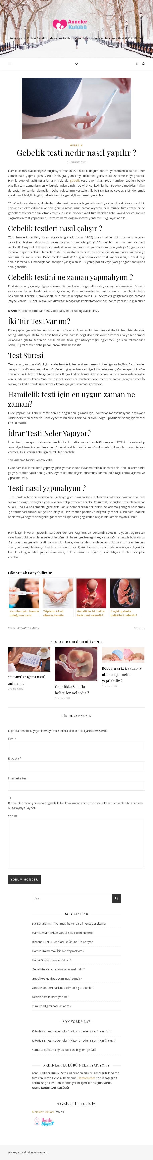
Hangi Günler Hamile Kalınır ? (51, 960)
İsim (12, 739)
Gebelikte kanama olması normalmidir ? (58, 969)
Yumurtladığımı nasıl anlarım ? (51, 1006)
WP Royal (13, 1152)
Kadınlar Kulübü (28, 628)
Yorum (12, 816)
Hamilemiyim (86, 1078)
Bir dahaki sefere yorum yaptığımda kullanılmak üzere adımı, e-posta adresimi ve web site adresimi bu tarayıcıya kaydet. (75, 805)
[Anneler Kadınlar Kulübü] (76, 25)
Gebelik (76, 145)
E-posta (14, 758)
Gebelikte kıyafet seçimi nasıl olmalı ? (57, 978)
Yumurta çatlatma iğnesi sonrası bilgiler (58, 1050)
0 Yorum (139, 628)
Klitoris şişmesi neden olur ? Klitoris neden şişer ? (65, 1031)
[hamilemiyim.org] (76, 1121)
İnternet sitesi (17, 778)
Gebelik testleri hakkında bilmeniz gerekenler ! (63, 988)
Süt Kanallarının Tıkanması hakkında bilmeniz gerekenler (69, 923)
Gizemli (110, 1040)
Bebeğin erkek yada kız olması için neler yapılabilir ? (122, 674)
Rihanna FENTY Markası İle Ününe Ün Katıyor (62, 942)
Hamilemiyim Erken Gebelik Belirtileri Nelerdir (63, 933)
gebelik (75, 180)
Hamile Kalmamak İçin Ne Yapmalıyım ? (58, 951)
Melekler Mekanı (43, 1112)
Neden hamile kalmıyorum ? (50, 997)
